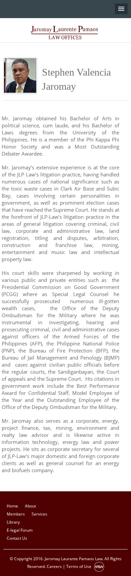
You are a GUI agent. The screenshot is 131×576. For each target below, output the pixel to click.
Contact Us (17, 538)
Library (13, 522)
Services (39, 514)
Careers (54, 567)
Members (16, 514)
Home (12, 506)
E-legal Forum (20, 530)
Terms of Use (78, 567)
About (30, 506)
